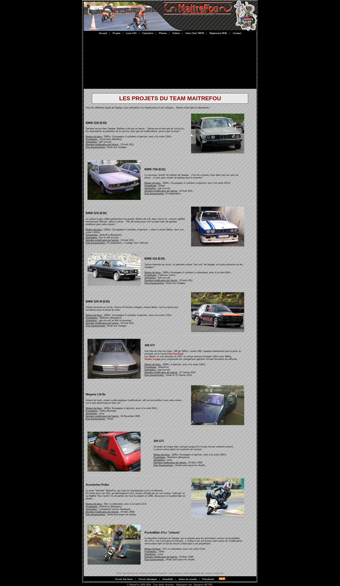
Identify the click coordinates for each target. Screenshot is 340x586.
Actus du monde (188, 579)
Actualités (167, 579)
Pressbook (208, 579)
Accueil (103, 33)
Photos (163, 33)
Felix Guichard (175, 353)
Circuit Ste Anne (124, 579)
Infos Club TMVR (194, 33)
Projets (116, 33)
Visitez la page (152, 359)
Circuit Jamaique (147, 579)
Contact (237, 33)
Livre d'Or (131, 33)
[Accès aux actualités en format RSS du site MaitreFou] (222, 579)
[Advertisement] (170, 61)
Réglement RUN (218, 33)
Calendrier (148, 33)
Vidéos (176, 33)
